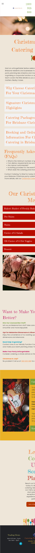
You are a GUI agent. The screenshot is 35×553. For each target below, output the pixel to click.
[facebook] (20, 543)
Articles (30, 541)
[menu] (2, 3)
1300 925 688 (28, 8)
